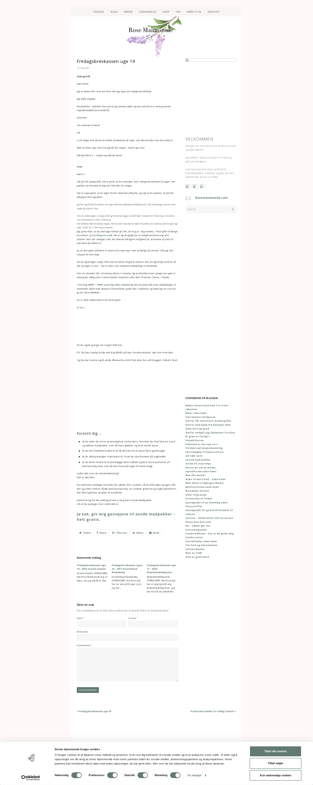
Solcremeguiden (196, 529)
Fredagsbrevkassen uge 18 (95, 711)
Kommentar (84, 645)
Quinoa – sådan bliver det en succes (209, 518)
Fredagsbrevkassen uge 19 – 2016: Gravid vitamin (91, 567)
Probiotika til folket (199, 498)
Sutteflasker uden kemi (201, 541)
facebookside (141, 352)
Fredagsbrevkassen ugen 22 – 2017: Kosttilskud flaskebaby (127, 569)
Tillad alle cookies (275, 751)
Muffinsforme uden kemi (202, 487)
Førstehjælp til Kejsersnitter (204, 452)
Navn (81, 618)
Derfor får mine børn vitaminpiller (208, 420)
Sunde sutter (194, 537)
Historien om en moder (200, 467)
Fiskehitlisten (194, 440)
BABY (119, 352)
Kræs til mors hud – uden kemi (205, 479)
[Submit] (233, 209)
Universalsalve (195, 549)
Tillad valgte (275, 763)
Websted (82, 631)
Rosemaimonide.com (211, 198)
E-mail (133, 618)
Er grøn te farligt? (197, 436)
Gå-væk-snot (194, 455)
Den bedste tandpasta (200, 417)
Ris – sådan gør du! (197, 525)
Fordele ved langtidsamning (204, 448)
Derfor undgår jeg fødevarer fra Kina (210, 432)
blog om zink (104, 235)
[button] (85, 532)
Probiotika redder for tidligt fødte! (212, 711)
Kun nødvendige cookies (275, 775)
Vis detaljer (194, 775)
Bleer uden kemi (196, 413)
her (159, 352)
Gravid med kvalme (197, 459)
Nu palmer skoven (197, 490)
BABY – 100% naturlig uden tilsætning (110, 284)
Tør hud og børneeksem (201, 545)
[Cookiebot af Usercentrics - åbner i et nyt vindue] (31, 778)
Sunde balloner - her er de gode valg (209, 533)
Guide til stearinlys (198, 463)
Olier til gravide (195, 494)
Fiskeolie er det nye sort (201, 444)
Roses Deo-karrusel (198, 522)
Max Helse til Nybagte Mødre (204, 483)
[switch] (112, 775)
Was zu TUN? (194, 553)
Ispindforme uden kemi (200, 471)
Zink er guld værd (197, 556)
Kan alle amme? (195, 475)
